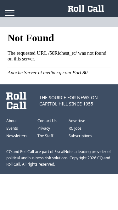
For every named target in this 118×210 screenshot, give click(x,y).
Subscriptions (80, 136)
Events (12, 128)
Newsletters (16, 136)
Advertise (77, 120)
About (11, 120)
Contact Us (47, 120)
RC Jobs (75, 128)
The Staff (45, 136)
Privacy (43, 128)
